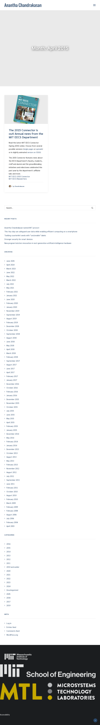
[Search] (50, 207)
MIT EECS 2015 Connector (19, 176)
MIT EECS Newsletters (18, 179)
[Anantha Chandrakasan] (22, 5)
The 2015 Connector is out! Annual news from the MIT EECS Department (26, 133)
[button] (94, 5)
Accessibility (5, 714)
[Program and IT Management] (48, 671)
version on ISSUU (34, 152)
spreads (39, 149)
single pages (28, 149)
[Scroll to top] (95, 720)
